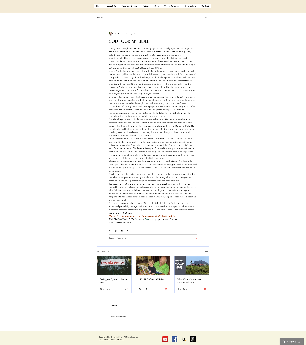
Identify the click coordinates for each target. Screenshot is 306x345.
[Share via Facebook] (110, 230)
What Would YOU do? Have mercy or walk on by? (189, 280)
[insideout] (193, 339)
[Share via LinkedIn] (121, 230)
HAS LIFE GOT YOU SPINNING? (152, 279)
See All (206, 251)
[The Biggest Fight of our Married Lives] (114, 265)
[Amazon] (184, 339)
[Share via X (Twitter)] (116, 230)
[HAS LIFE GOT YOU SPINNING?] (153, 265)
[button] (172, 6)
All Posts (100, 17)
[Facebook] (174, 339)
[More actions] (195, 33)
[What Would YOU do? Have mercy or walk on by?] (192, 265)
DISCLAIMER (104, 339)
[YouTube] (165, 339)
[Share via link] (127, 230)
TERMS (113, 339)
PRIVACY (120, 339)
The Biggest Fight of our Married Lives (114, 280)
